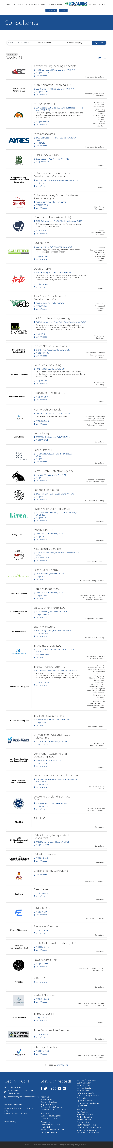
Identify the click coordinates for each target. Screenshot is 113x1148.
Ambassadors (46, 1099)
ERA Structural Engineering (52, 318)
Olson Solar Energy (46, 569)
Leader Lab (45, 1127)
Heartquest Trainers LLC (49, 392)
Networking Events (85, 1093)
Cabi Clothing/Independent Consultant (51, 837)
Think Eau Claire (84, 1120)
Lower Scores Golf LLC (48, 959)
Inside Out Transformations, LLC (54, 943)
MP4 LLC (39, 978)
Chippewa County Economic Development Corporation (52, 175)
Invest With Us (83, 1085)
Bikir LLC (39, 818)
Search (100, 43)
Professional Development (88, 1132)
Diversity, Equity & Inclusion (89, 1127)
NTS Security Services (47, 548)
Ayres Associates (44, 134)
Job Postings (82, 1112)
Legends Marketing (46, 489)
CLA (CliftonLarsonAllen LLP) (52, 217)
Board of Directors (49, 1102)
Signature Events (84, 1101)
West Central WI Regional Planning (57, 775)
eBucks (51, 10)
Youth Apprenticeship (86, 1125)
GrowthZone (62, 1065)
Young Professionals (49, 1132)
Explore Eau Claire (85, 1117)
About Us (10, 4)
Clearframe (41, 889)
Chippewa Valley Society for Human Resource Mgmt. (57, 197)
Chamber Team (47, 1110)
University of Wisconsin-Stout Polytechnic (53, 736)
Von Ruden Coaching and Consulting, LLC (50, 755)
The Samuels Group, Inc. (49, 666)
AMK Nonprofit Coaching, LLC (53, 85)
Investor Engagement (52, 4)
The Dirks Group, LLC (47, 645)
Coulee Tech (42, 242)
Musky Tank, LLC (44, 529)
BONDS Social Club (46, 155)
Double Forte (42, 268)
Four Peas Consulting (48, 365)
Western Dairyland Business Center (52, 798)
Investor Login (83, 1090)
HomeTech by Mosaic (47, 409)
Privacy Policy (10, 1122)
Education (34, 4)
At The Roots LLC (45, 104)
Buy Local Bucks (48, 1105)
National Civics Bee (85, 1115)
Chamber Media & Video (51, 1107)
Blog (104, 4)
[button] (100, 58)
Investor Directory (85, 1088)
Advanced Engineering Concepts (55, 66)
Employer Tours (84, 1122)
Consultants (11, 54)
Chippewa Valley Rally (50, 1118)
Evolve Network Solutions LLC (53, 346)
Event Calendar (84, 1083)
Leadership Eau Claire (50, 1125)
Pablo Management (47, 588)
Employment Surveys (86, 1130)
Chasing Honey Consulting (51, 870)
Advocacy (22, 4)
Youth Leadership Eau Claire (53, 1130)
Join (63, 10)
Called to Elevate (45, 854)
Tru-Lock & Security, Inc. (49, 715)
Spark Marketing (44, 626)
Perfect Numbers (45, 995)
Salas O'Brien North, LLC (49, 607)
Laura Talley (41, 433)
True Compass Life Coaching (52, 1030)
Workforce (94, 4)
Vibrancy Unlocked (46, 1047)
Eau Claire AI (42, 907)
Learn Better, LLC (45, 450)
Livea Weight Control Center (52, 508)
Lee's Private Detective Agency (53, 471)
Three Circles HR (44, 1013)
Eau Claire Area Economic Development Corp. (50, 298)
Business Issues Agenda (51, 1116)
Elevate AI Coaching (47, 926)
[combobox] (51, 43)
